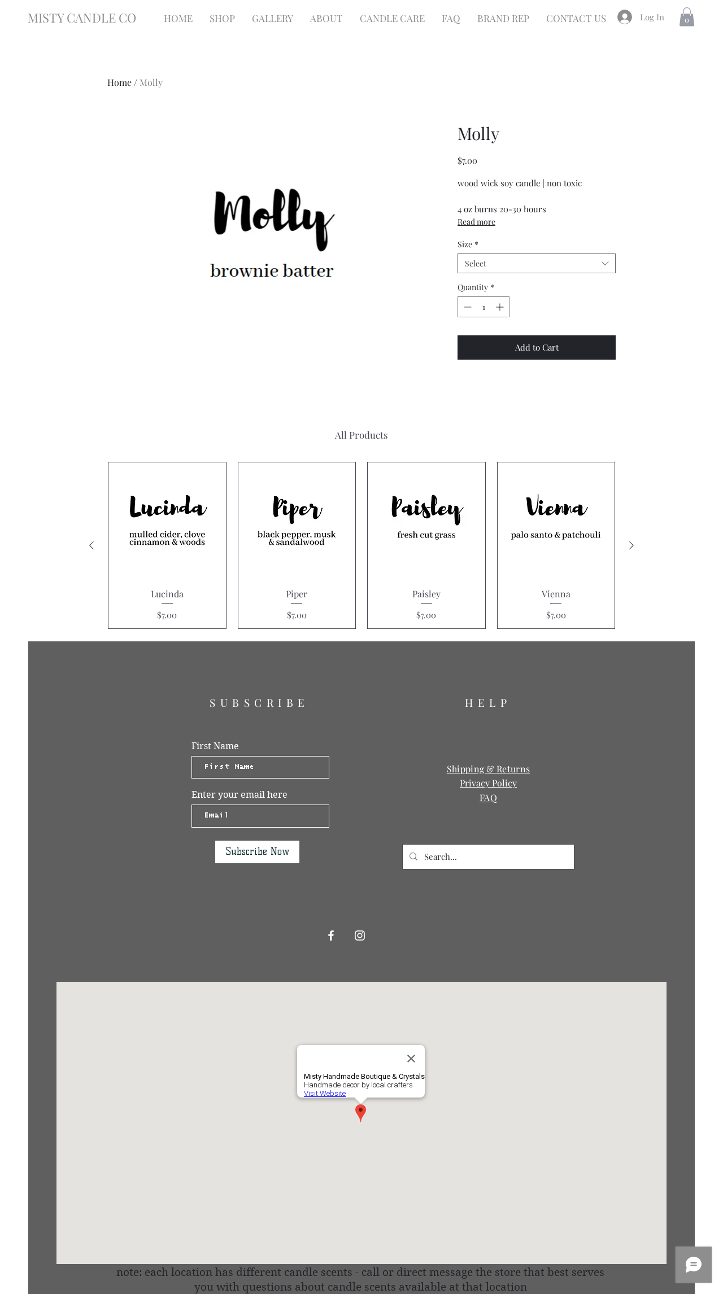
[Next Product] (631, 545)
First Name (215, 746)
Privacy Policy (488, 783)
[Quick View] (167, 521)
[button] (687, 16)
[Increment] (501, 307)
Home (119, 82)
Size (468, 244)
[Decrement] (466, 307)
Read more (476, 221)
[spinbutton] (483, 307)
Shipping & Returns (488, 769)
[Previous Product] (91, 545)
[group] (361, 545)
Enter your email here (239, 794)
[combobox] (537, 263)
